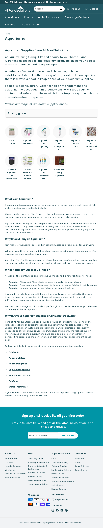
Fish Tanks (36, 214)
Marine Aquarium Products (40, 263)
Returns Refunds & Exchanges (37, 467)
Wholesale (10, 470)
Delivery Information (38, 462)
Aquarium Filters (17, 282)
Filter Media (38, 282)
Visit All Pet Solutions (16, 473)
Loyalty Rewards (13, 466)
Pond (27, 17)
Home (7, 34)
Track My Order (35, 458)
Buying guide (17, 113)
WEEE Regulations (37, 480)
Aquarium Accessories (20, 375)
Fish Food (13, 381)
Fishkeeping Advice (61, 470)
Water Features (48, 17)
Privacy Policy (35, 476)
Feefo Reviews (12, 477)
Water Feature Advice (63, 481)
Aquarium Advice (60, 477)
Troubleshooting (60, 462)
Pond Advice (58, 473)
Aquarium (11, 17)
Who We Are (11, 458)
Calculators (57, 485)
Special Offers (31, 24)
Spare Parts (81, 470)
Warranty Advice (36, 472)
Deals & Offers (82, 466)
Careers (9, 462)
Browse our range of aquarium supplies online (36, 104)
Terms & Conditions (38, 484)
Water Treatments (18, 387)
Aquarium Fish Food (15, 260)
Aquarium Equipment (19, 369)
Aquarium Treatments (21, 285)
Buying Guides (59, 489)
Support (10, 24)
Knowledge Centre (75, 17)
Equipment (43, 285)
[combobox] (49, 9)
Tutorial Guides (59, 466)
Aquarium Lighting (18, 288)
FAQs (54, 458)
